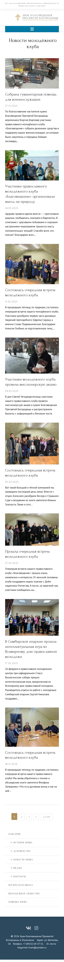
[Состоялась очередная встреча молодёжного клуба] (32, 263)
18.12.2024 (11, 764)
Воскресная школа (21, 885)
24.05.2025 (11, 208)
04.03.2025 (11, 391)
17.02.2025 (11, 663)
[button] (32, 29)
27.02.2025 (11, 563)
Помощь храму (18, 902)
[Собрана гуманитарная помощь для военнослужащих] (32, 73)
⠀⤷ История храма (21, 842)
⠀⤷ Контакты (17, 876)
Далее (46, 817)
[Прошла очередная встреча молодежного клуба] (32, 529)
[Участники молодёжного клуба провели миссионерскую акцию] (32, 355)
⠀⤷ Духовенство (20, 851)
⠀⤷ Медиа (15, 868)
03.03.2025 (12, 481)
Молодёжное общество (24, 893)
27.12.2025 (11, 105)
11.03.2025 (11, 301)
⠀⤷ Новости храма (21, 859)
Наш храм (15, 834)
